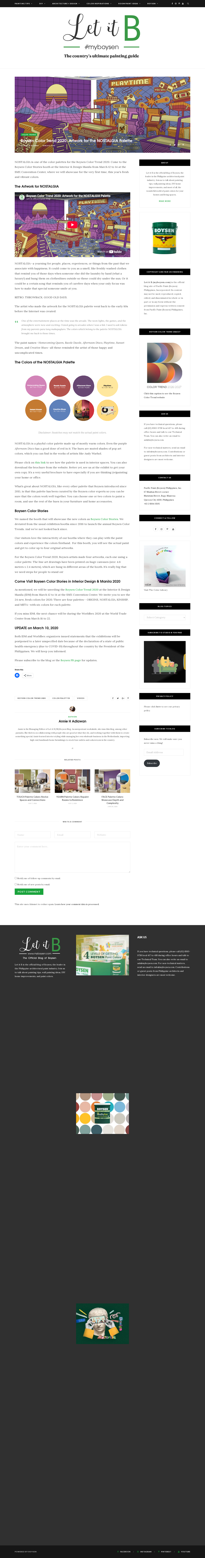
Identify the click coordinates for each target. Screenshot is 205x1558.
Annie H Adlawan (31, 145)
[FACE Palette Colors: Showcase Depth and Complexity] (112, 781)
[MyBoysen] (102, 37)
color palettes (61, 698)
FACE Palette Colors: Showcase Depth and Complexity (112, 799)
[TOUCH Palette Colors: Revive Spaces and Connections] (32, 781)
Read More (165, 201)
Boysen (151, 3)
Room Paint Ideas (128, 3)
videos (81, 698)
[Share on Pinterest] (183, 144)
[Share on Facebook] (170, 144)
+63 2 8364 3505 (152, 503)
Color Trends (29, 135)
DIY (41, 3)
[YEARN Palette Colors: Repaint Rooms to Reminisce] (72, 781)
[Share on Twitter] (174, 144)
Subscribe (152, 763)
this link (40, 462)
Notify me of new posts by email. (33, 884)
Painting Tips (22, 3)
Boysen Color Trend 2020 (81, 589)
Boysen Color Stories (104, 519)
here (158, 706)
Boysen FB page (71, 660)
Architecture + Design (64, 3)
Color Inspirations (98, 3)
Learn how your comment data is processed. (77, 904)
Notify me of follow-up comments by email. (38, 878)
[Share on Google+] (179, 144)
